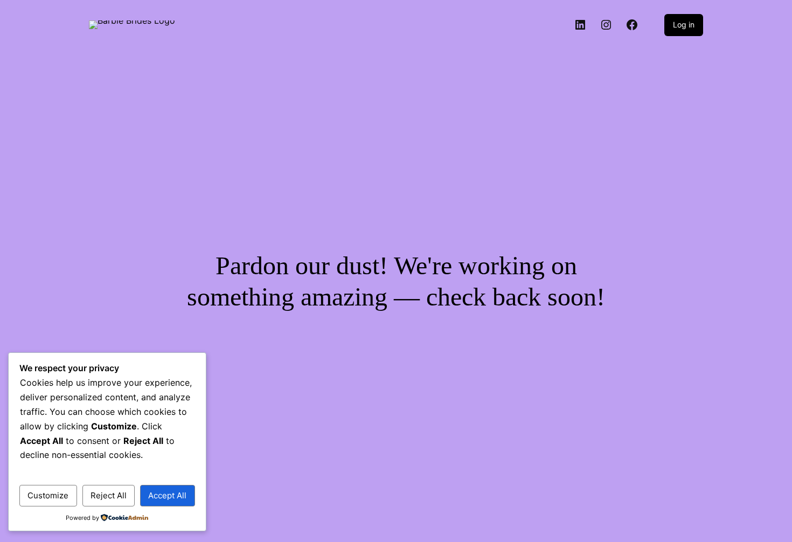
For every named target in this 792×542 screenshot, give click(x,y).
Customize (47, 495)
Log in (683, 24)
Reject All (109, 495)
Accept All (167, 495)
